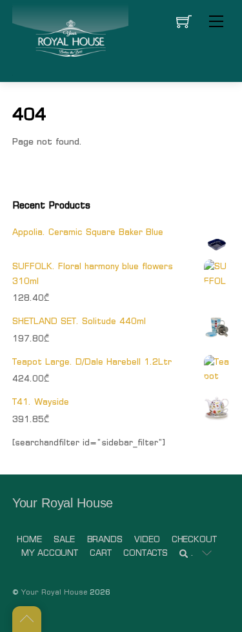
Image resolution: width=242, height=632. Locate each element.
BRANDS (105, 539)
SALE (64, 539)
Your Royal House (54, 591)
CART (100, 552)
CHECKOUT (194, 539)
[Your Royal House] (70, 39)
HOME (29, 539)
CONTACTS (145, 552)
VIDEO (146, 539)
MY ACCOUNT (49, 552)
